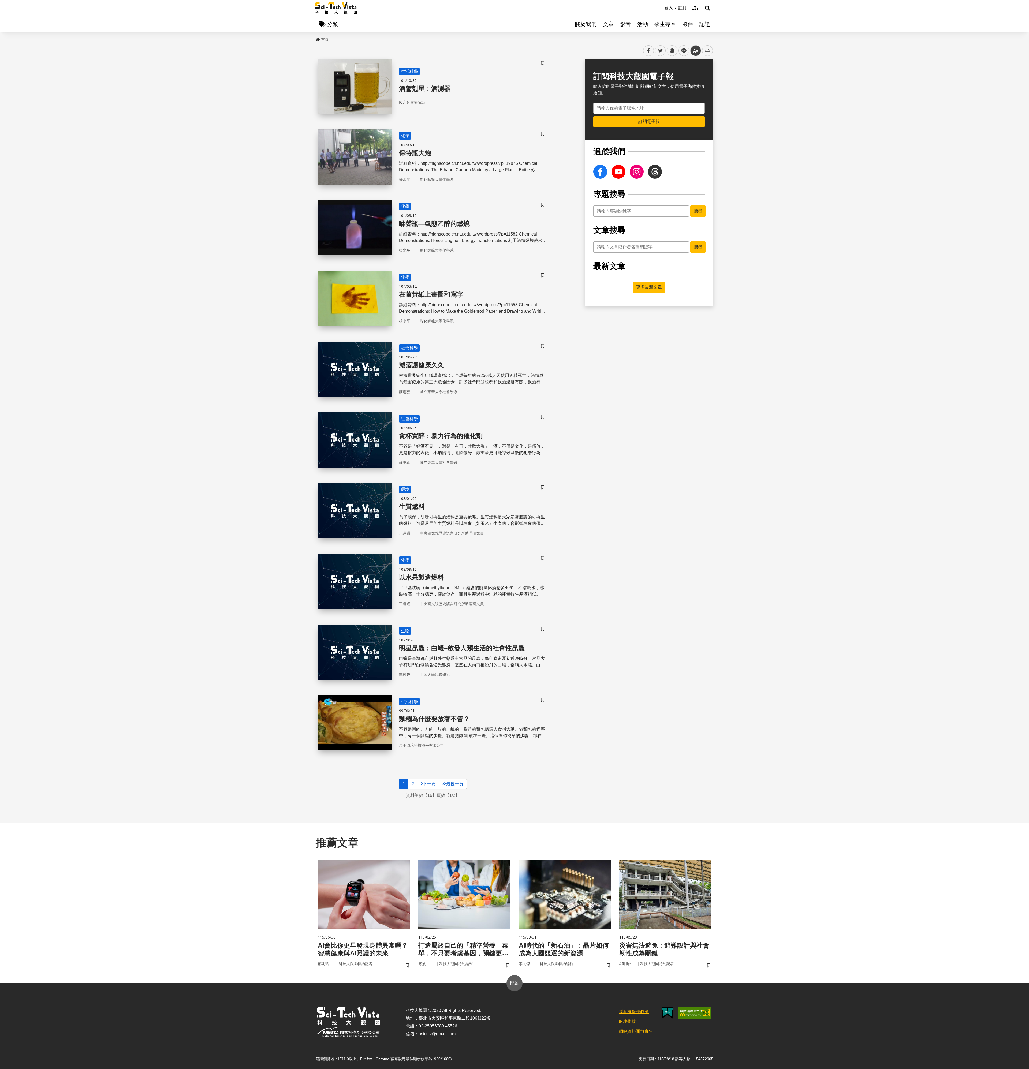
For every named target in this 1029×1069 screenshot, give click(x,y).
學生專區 (665, 24)
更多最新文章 (649, 287)
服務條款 (627, 1021)
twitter (660, 50)
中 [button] (696, 50)
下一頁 (429, 784)
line (682, 50)
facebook (648, 50)
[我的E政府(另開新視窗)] (667, 1013)
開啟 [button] (514, 983)
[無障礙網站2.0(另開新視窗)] (694, 1013)
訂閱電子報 (649, 121)
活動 (642, 24)
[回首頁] (336, 8)
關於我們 (585, 24)
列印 (707, 50)
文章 (608, 24)
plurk (671, 50)
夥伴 (687, 24)
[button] (707, 8)
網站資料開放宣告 (636, 1031)
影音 (625, 24)
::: (660, 7)
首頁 (325, 39)
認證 (704, 24)
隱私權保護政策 (634, 1011)
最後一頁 (454, 784)
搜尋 (698, 211)
